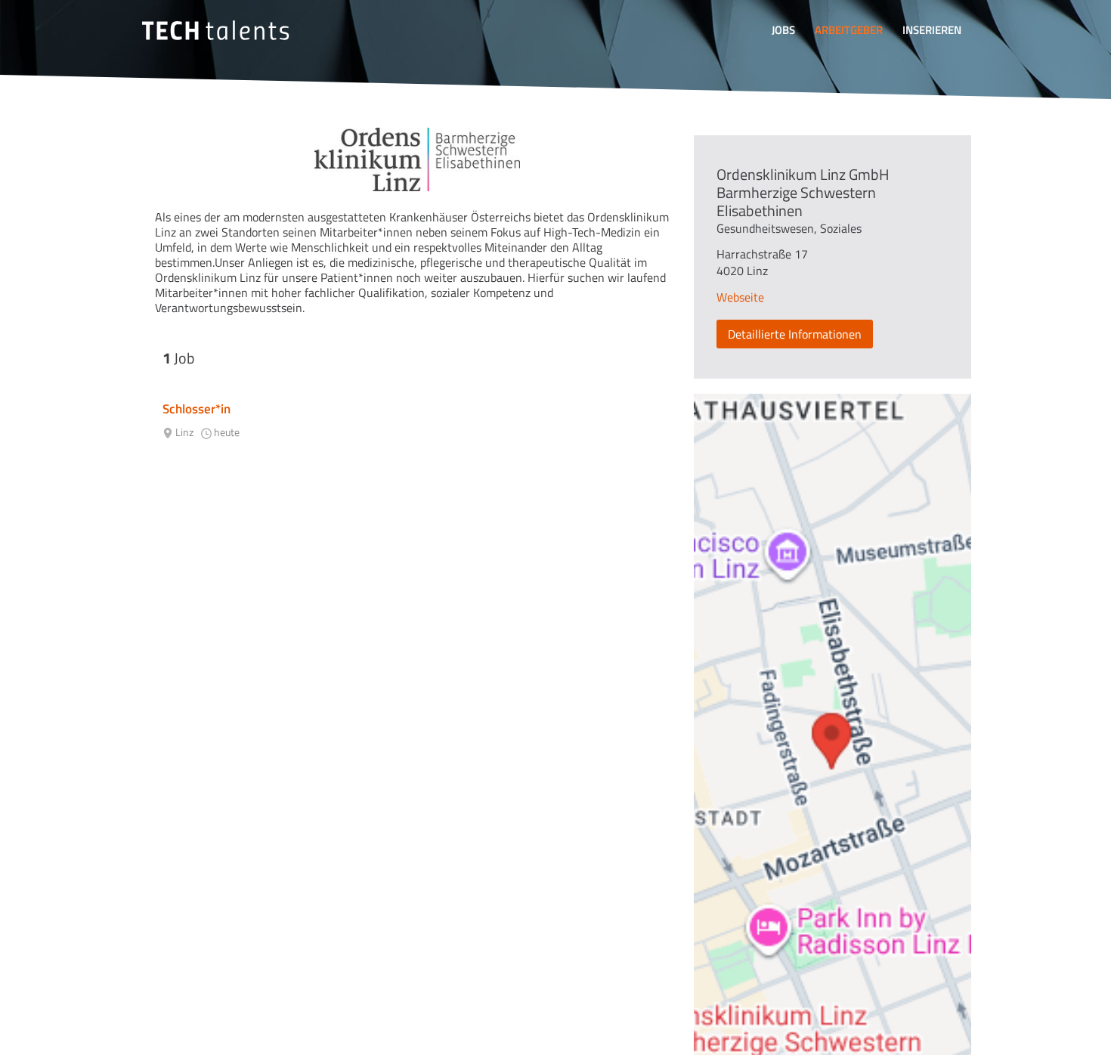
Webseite (740, 297)
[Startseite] (215, 30)
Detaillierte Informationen (795, 334)
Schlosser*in (196, 409)
